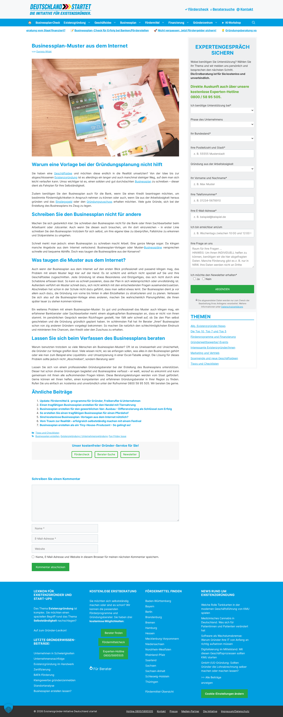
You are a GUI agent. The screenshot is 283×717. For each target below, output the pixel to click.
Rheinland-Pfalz (155, 654)
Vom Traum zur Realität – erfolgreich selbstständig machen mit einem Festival (90, 421)
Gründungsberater (101, 617)
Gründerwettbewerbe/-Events (209, 342)
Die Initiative (210, 711)
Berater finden (114, 632)
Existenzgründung (75, 22)
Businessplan (128, 22)
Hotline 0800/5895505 (139, 711)
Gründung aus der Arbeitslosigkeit (212, 163)
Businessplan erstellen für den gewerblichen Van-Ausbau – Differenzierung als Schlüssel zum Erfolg (106, 408)
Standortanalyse (44, 685)
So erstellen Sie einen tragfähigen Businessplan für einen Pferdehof (84, 412)
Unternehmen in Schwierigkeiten (54, 653)
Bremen (150, 622)
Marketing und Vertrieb (205, 352)
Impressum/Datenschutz (235, 711)
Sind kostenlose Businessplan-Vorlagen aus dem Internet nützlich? (84, 417)
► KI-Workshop (231, 22)
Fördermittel (152, 22)
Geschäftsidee (103, 22)
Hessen (150, 633)
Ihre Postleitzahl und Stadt (208, 147)
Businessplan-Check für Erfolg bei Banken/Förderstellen (101, 30)
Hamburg (151, 627)
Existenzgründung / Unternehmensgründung (84, 436)
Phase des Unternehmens (207, 119)
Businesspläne (153, 247)
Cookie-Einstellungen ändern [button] (224, 693)
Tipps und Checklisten (47, 432)
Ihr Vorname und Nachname (209, 178)
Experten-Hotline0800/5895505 (113, 653)
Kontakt (246, 9)
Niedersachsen (154, 644)
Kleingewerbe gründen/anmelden (54, 680)
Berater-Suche (106, 454)
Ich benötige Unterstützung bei (211, 105)
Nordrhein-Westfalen (158, 649)
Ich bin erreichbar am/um (206, 227)
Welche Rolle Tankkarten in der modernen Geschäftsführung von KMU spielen (225, 608)
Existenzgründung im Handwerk (54, 664)
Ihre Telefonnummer (204, 194)
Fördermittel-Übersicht (159, 691)
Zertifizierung (42, 669)
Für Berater (102, 669)
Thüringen (151, 681)
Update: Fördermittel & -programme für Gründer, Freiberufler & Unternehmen (90, 400)
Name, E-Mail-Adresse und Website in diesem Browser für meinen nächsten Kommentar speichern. (97, 556)
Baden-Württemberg (158, 601)
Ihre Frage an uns (202, 243)
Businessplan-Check (48, 22)
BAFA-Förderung (44, 674)
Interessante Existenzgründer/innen (213, 347)
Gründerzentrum (203, 22)
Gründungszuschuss (99, 201)
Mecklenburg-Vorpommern (162, 638)
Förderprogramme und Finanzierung (213, 336)
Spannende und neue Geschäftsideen (214, 358)
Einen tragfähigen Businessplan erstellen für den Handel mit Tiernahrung (88, 404)
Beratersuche (224, 9)
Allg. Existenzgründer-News (208, 326)
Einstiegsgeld (64, 201)
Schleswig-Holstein (157, 676)
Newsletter (130, 454)
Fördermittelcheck (113, 642)
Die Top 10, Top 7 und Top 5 (208, 331)
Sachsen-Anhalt (155, 671)
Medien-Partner (190, 711)
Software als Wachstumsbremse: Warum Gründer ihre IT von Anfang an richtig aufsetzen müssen (225, 639)
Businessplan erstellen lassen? (52, 691)
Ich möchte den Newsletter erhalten (214, 275)
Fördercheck (198, 9)
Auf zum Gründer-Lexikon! (50, 630)
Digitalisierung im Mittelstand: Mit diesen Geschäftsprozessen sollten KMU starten (223, 653)
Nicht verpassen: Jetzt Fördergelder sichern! (177, 30)
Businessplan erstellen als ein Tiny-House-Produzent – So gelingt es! (85, 425)
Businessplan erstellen (47, 436)
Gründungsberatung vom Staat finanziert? (243, 30)
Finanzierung (176, 22)
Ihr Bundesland (201, 133)
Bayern (149, 606)
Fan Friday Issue (117, 436)
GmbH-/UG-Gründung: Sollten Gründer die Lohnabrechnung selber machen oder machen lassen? (224, 666)
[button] (253, 22)
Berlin (148, 611)
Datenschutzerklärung (232, 306)
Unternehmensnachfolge (49, 658)
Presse (174, 711)
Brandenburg (153, 617)
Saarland (151, 660)
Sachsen (150, 665)
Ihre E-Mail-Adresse (204, 210)
